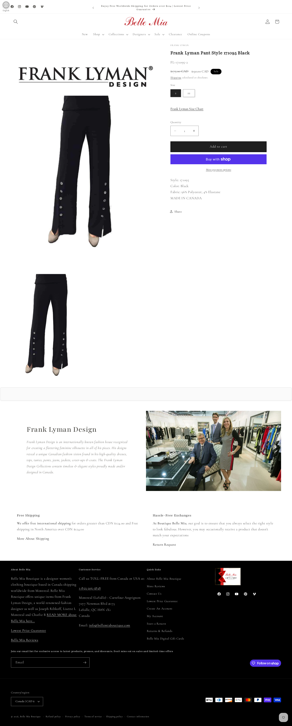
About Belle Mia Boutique (164, 578)
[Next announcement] (199, 8)
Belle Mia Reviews (24, 640)
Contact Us (154, 593)
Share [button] (178, 211)
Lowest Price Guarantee (28, 630)
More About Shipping (33, 538)
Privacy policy (72, 716)
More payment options (218, 169)
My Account (155, 616)
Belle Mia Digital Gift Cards (165, 638)
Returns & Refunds (159, 631)
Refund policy (53, 716)
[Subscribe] (84, 662)
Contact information (138, 716)
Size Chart (186, 109)
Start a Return (156, 623)
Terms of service (93, 716)
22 (189, 93)
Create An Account (159, 608)
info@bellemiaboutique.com (109, 625)
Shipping (175, 77)
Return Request (164, 544)
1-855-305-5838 (90, 588)
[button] (15, 21)
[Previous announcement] (93, 8)
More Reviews (156, 586)
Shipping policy (114, 716)
